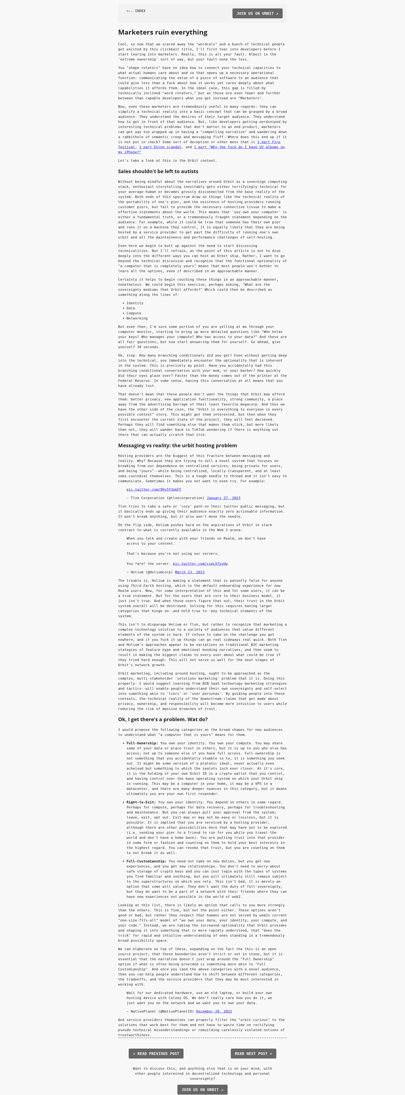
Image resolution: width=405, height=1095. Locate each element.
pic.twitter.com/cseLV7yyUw (200, 564)
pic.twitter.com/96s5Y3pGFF (154, 490)
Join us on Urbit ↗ (257, 13)
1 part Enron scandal (160, 147)
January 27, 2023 (223, 498)
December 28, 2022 (214, 1011)
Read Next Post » (253, 1053)
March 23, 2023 (190, 572)
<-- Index (136, 11)
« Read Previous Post (156, 1053)
